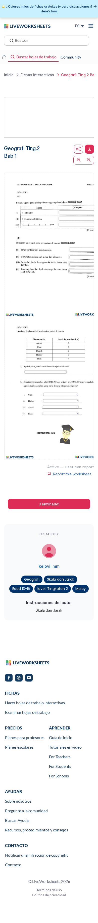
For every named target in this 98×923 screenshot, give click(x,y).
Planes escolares (19, 747)
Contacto (13, 864)
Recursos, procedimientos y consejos (36, 829)
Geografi (31, 579)
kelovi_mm (49, 566)
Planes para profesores (24, 737)
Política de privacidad (49, 895)
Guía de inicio (60, 737)
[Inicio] (27, 25)
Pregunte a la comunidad (26, 810)
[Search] (10, 40)
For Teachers (60, 756)
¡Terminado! (49, 504)
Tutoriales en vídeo (65, 747)
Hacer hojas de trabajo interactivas (35, 702)
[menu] (91, 26)
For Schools (59, 775)
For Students (60, 766)
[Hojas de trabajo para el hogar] (4, 57)
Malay (80, 588)
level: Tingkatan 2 (52, 588)
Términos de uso (49, 890)
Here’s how (49, 11)
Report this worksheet (72, 474)
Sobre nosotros (18, 801)
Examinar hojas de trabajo (27, 712)
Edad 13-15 (21, 588)
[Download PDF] (89, 149)
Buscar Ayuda (17, 820)
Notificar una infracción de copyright (36, 855)
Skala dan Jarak (60, 579)
